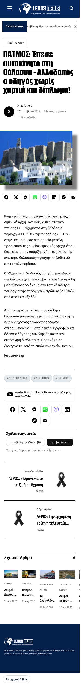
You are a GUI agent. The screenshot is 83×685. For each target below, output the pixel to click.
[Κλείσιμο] (75, 26)
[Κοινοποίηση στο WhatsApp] (35, 197)
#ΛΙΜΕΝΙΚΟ (41, 378)
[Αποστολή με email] (73, 197)
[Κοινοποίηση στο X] (16, 197)
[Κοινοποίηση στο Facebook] (6, 197)
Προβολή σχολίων (25, 442)
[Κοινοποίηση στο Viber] (44, 197)
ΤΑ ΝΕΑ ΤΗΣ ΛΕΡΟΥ (15, 42)
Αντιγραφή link (16, 679)
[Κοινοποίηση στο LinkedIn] (54, 197)
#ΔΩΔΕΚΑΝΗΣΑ (17, 378)
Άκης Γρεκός (24, 106)
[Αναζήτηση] (71, 8)
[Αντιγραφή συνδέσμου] (63, 197)
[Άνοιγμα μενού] (9, 8)
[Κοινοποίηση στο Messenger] (25, 197)
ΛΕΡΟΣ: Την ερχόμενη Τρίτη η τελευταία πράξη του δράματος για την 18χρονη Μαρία (55, 520)
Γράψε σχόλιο (60, 442)
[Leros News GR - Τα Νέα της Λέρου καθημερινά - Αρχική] (39, 8)
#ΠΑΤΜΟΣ (62, 378)
